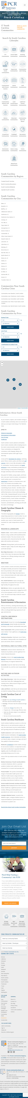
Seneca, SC (4, 266)
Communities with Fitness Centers (5, 87)
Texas (2, 986)
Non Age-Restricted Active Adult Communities (21, 924)
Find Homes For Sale (4, 1004)
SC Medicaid (10, 744)
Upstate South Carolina (7, 190)
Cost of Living (4, 437)
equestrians (4, 481)
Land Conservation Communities (14, 103)
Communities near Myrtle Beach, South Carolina (13, 306)
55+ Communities (5, 52)
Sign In (3, 1028)
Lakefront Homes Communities (22, 103)
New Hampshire (5, 973)
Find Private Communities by (12, 934)
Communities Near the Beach (22, 119)
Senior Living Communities (14, 149)
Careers (12, 1011)
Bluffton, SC (4, 209)
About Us (13, 999)
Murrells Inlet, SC (5, 252)
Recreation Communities (22, 135)
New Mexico (4, 975)
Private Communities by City (11, 951)
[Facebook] (8, 1052)
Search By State (7, 953)
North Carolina (4, 977)
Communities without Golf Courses (5, 103)
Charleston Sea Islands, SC (8, 217)
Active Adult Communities (14, 55)
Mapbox (19, 408)
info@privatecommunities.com (15, 1050)
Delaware (3, 961)
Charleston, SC (5, 214)
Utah (2, 988)
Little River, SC (5, 244)
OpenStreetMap (25, 408)
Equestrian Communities (14, 70)
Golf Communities (22, 86)
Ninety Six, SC (4, 258)
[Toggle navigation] (25, 5)
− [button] (2, 365)
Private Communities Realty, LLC (15, 1070)
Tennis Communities (22, 149)
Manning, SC (4, 247)
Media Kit (3, 1030)
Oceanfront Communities (5, 135)
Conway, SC (4, 220)
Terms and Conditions (16, 1009)
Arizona (3, 957)
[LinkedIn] (14, 1052)
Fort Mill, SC (4, 222)
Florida (2, 963)
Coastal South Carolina (7, 181)
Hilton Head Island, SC (7, 236)
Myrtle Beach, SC (5, 255)
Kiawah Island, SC (5, 239)
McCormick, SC (5, 250)
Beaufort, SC (4, 206)
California (3, 959)
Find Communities (4, 1000)
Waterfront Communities (14, 164)
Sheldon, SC (4, 269)
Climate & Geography (6, 433)
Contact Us (13, 1001)
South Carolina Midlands (8, 187)
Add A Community (5, 1026)
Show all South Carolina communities (22, 27)
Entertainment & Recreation (8, 435)
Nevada (3, 971)
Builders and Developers (4, 1011)
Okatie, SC (3, 260)
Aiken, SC (3, 203)
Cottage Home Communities (5, 70)
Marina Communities (5, 118)
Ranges (12, 708)
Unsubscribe (4, 1020)
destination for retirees (15, 459)
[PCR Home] (4, 1043)
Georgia (3, 965)
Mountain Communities (14, 118)
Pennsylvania (4, 979)
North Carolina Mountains (8, 184)
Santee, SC (4, 263)
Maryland (3, 969)
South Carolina (4, 982)
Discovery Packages (3, 1007)
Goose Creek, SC (5, 230)
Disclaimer (13, 1007)
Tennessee (3, 984)
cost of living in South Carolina (16, 699)
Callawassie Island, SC (6, 211)
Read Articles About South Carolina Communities (13, 807)
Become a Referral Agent (7, 1032)
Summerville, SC (5, 274)
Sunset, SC (4, 277)
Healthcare (4, 439)
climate (18, 514)
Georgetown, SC (5, 228)
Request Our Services (10, 903)
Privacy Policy (14, 1005)
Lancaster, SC (4, 241)
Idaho (2, 967)
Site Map (13, 1003)
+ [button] (2, 362)
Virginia (3, 990)
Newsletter (4, 1018)
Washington (4, 992)
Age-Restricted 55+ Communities (14, 921)
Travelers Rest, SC (6, 280)
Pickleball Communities (14, 135)
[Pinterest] (11, 1052)
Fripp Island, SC (5, 225)
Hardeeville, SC (5, 233)
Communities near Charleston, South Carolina (12, 296)
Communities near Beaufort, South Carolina (12, 293)
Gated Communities (14, 86)
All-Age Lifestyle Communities (6, 923)
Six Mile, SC (4, 271)
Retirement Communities (5, 149)
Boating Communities (22, 55)
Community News (4, 1015)
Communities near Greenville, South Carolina (12, 299)
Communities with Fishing (22, 70)
